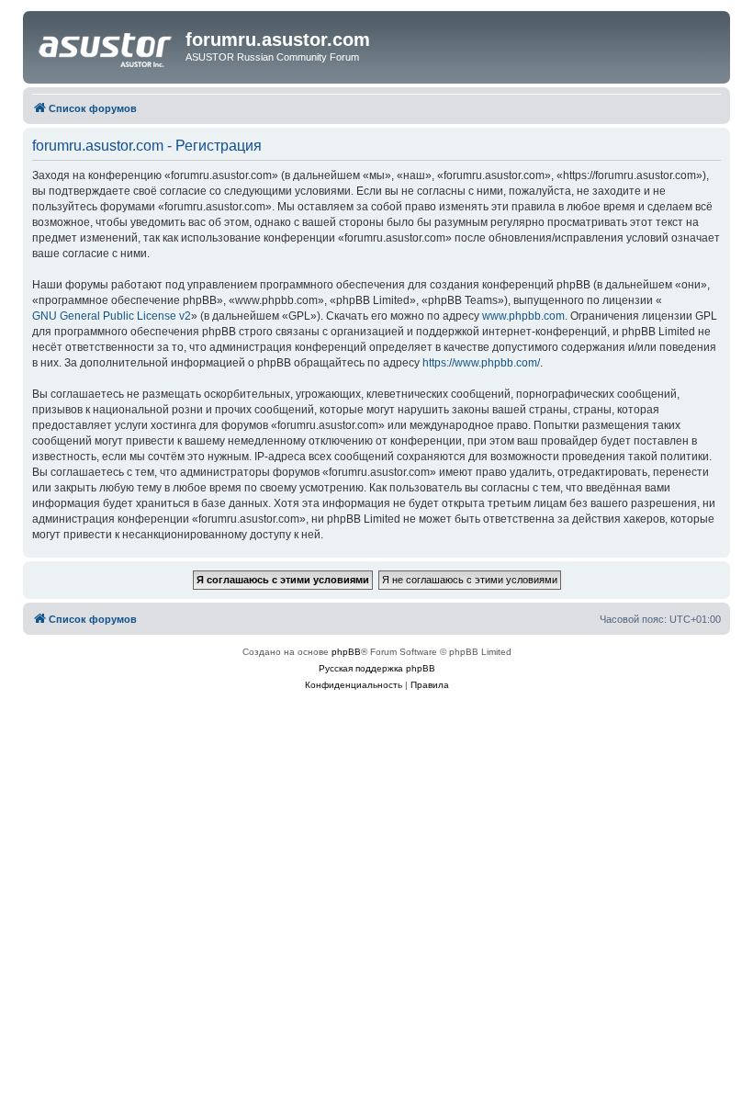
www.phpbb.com (523, 316)
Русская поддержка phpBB (377, 668)
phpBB (346, 652)
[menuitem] (353, 685)
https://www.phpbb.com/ (481, 362)
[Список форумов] (106, 45)
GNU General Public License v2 (111, 316)
